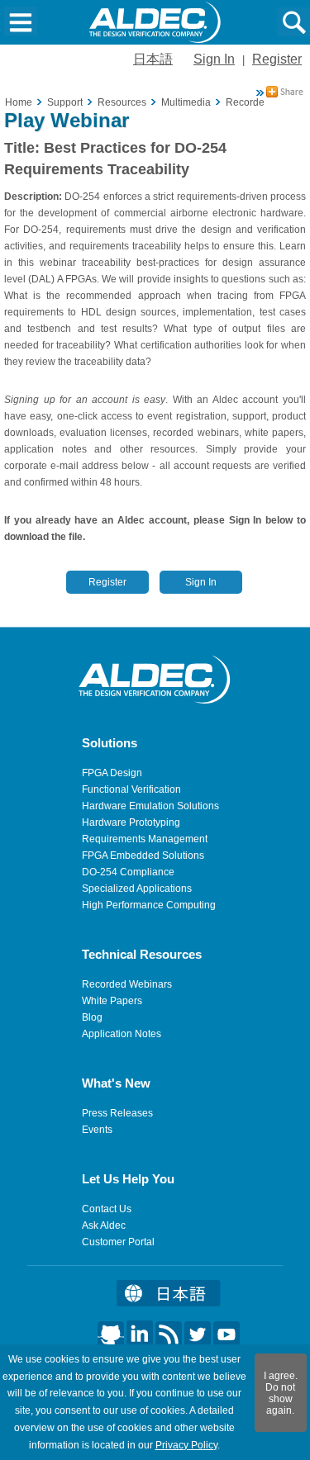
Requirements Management (144, 839)
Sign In (214, 59)
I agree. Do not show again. (281, 1393)
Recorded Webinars (127, 984)
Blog (92, 1017)
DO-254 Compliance (128, 872)
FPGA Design (112, 773)
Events (97, 1129)
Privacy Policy (186, 1445)
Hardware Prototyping (131, 822)
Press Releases (117, 1113)
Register (277, 59)
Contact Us (106, 1209)
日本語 (153, 59)
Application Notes (121, 1034)
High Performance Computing (149, 905)
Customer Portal (118, 1242)
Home (18, 102)
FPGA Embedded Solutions (143, 855)
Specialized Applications (137, 888)
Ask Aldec (104, 1225)
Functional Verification (131, 789)
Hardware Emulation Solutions (150, 806)
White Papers (112, 1001)
